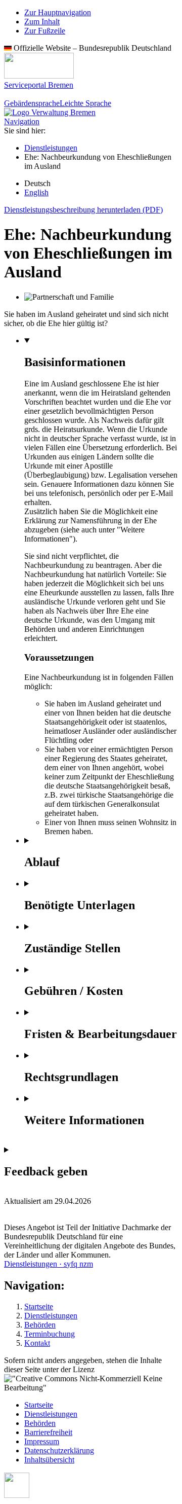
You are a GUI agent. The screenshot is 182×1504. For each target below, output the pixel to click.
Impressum (41, 1441)
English (36, 192)
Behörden (40, 1324)
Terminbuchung (49, 1334)
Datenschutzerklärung (59, 1450)
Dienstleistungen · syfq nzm (48, 1264)
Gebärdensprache (32, 103)
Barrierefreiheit (48, 1432)
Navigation (21, 121)
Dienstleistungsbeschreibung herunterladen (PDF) (83, 209)
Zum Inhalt (42, 21)
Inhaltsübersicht (49, 1459)
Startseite (38, 1306)
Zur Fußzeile (44, 30)
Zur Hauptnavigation (57, 12)
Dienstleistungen (50, 148)
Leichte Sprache (85, 103)
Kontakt (37, 1343)
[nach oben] (16, 1495)
